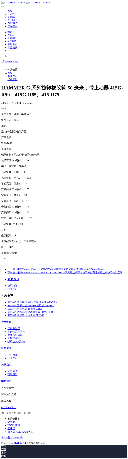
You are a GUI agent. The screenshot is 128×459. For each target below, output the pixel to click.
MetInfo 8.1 (20, 443)
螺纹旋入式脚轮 (16, 341)
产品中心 (6, 322)
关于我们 (6, 364)
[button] (6, 61)
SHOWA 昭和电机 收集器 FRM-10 (25, 315)
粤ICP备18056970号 (12, 437)
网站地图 (6, 381)
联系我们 (12, 374)
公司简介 (12, 371)
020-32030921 (8, 407)
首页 (9, 11)
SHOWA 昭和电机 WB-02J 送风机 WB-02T (30, 305)
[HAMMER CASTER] (64, 2)
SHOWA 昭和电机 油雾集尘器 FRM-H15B (30, 312)
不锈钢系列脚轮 (16, 331)
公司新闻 (12, 285)
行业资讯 (12, 79)
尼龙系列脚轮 (14, 335)
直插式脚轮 (13, 338)
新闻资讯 (12, 76)
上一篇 (56, 269)
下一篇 (64, 272)
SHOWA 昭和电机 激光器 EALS (24, 308)
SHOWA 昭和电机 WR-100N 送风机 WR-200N (32, 302)
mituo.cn (45, 443)
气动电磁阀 (13, 328)
